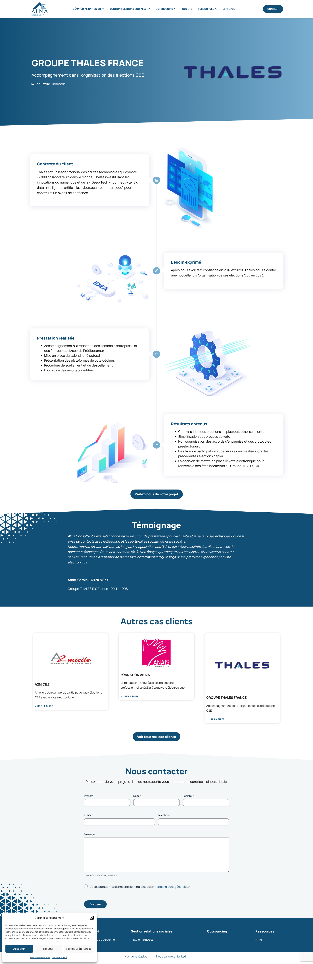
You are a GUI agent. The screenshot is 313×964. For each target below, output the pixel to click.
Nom (137, 796)
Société (188, 796)
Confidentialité (59, 957)
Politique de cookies (40, 957)
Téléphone (164, 815)
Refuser (48, 949)
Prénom (88, 796)
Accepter (19, 949)
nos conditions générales (171, 887)
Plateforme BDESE (142, 940)
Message (89, 834)
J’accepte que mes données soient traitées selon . (140, 887)
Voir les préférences (78, 949)
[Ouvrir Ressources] (216, 9)
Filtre (258, 940)
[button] (91, 918)
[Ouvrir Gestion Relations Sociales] (148, 9)
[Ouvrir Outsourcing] (175, 9)
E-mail (88, 815)
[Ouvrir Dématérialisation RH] (103, 9)
